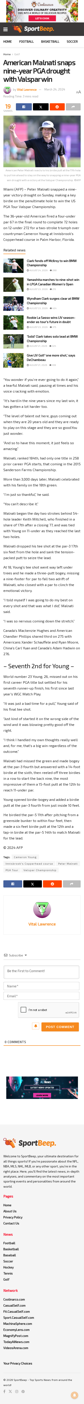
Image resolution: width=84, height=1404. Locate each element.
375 (54, 327)
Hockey (8, 1267)
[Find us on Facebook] (4, 1391)
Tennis (8, 1273)
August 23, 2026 (38, 289)
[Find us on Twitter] (10, 1391)
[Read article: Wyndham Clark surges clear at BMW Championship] (13, 303)
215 (54, 289)
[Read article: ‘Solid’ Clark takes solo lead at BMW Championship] (13, 341)
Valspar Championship (40, 870)
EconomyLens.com (16, 1329)
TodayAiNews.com (16, 1342)
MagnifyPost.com (15, 1336)
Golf (17, 54)
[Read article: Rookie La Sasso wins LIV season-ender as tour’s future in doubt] (13, 322)
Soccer (72, 41)
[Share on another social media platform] (73, 106)
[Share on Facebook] (24, 106)
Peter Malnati (68, 863)
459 (54, 365)
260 (54, 270)
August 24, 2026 (38, 270)
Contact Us (11, 1223)
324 (54, 346)
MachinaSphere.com (17, 1323)
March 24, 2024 (54, 89)
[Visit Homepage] (33, 29)
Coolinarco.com (14, 1299)
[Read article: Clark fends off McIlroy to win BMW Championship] (13, 266)
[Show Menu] (5, 29)
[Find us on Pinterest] (23, 1391)
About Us (10, 1211)
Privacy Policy (12, 1217)
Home (7, 41)
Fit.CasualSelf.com (16, 1311)
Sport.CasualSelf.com (18, 1317)
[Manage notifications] (74, 1395)
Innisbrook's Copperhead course (29, 863)
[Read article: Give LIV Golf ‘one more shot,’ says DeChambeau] (13, 360)
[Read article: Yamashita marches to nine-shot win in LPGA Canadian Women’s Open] (13, 284)
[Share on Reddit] (57, 106)
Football (26, 41)
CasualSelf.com (14, 1305)
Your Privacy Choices (17, 1363)
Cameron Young (25, 857)
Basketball (50, 41)
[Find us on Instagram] (16, 1391)
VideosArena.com (15, 1348)
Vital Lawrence (27, 89)
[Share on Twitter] (41, 106)
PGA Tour (12, 870)
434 (54, 308)
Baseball (9, 1255)
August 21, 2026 (38, 346)
